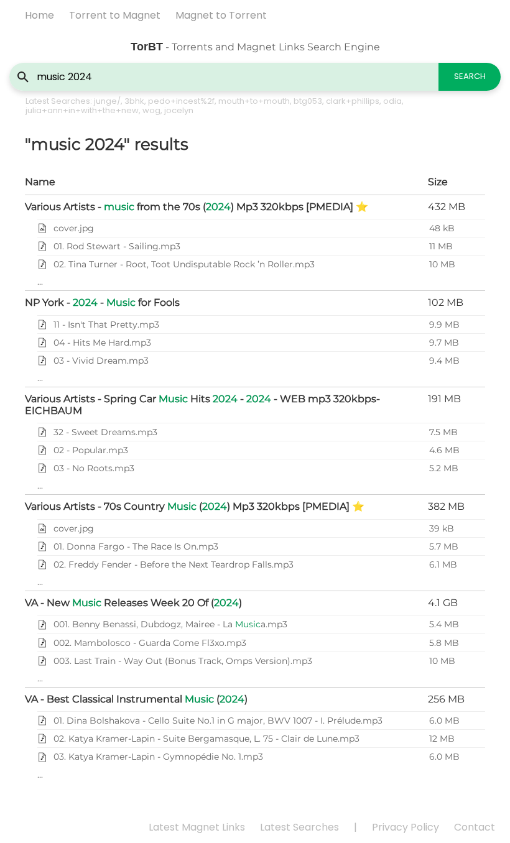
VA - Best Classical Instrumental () (136, 699)
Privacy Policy (405, 827)
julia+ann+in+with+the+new (82, 110)
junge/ (107, 101)
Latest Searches (299, 827)
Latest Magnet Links (197, 827)
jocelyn (178, 110)
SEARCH (470, 76)
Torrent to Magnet (114, 15)
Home (39, 15)
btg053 (308, 101)
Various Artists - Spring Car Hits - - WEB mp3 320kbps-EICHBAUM (202, 404)
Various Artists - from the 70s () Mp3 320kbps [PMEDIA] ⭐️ (196, 207)
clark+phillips (352, 101)
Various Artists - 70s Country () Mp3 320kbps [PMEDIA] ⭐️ (194, 506)
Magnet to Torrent (221, 15)
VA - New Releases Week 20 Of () (133, 603)
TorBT (147, 46)
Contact (474, 827)
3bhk (134, 101)
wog (151, 110)
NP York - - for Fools (102, 302)
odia (392, 101)
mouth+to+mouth (254, 101)
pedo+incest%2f (181, 101)
